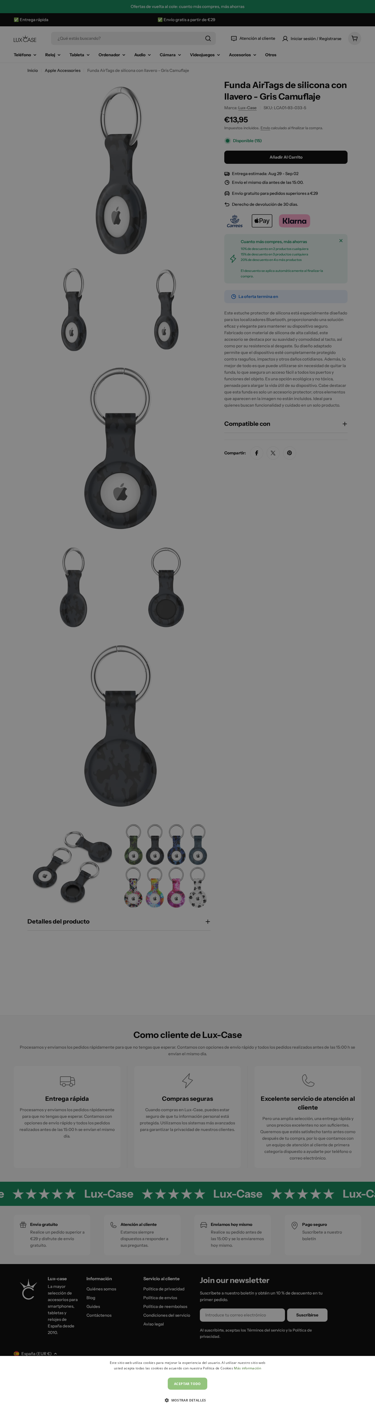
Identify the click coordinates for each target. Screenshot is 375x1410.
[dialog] (187, 1383)
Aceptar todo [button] (187, 1383)
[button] (187, 1400)
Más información (247, 1368)
